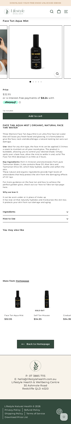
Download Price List (16, 417)
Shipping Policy (14, 413)
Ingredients (9, 212)
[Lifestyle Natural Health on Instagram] (59, 411)
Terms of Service (35, 413)
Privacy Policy (13, 410)
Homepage (22, 281)
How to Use (9, 218)
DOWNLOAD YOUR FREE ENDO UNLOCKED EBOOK (35, 3)
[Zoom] (57, 74)
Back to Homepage (38, 344)
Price (5, 89)
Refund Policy (32, 410)
